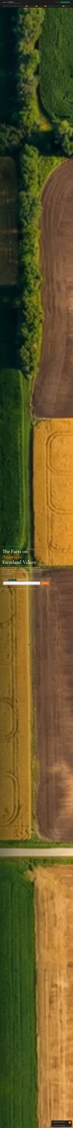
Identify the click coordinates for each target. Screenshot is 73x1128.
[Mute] (52, 1125)
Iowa (12, 579)
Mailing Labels (33, 5)
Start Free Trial (65, 2)
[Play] (70, 1122)
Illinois (20, 579)
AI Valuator (42, 5)
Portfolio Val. (60, 5)
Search (45, 583)
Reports (24, 5)
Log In (57, 2)
